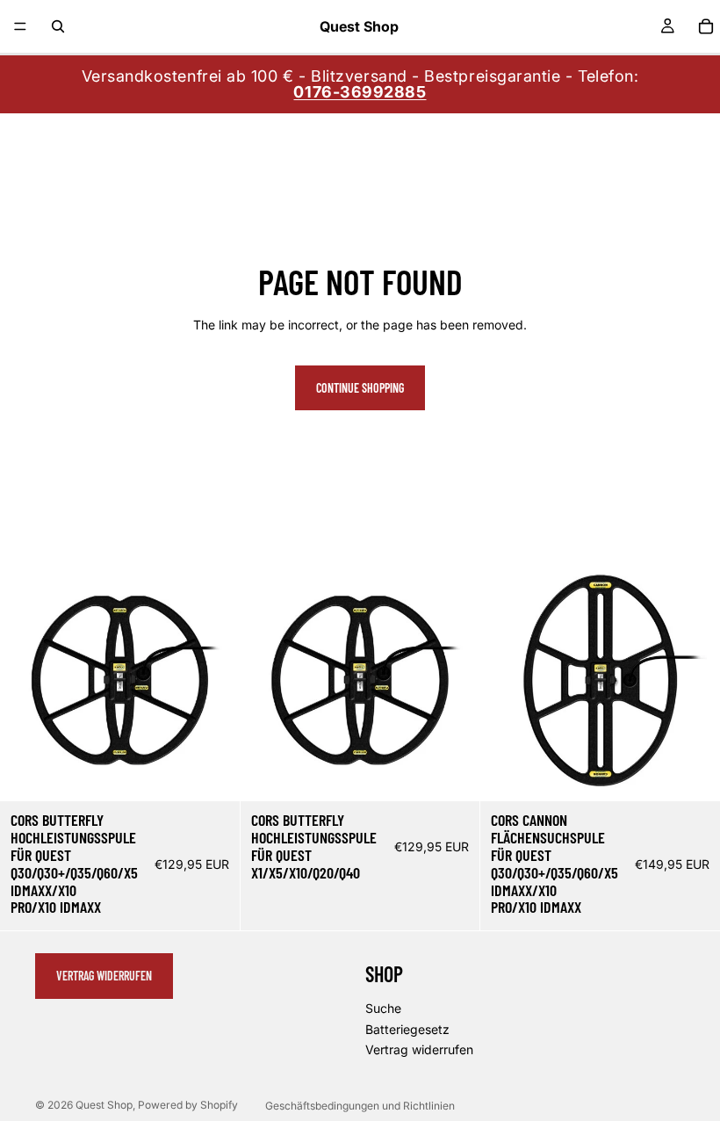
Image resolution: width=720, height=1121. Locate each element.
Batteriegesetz (407, 1029)
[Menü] (20, 26)
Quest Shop (104, 1104)
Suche (383, 1008)
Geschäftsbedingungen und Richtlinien (360, 1105)
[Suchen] (58, 26)
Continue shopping (360, 387)
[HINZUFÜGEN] (212, 775)
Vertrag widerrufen (104, 975)
